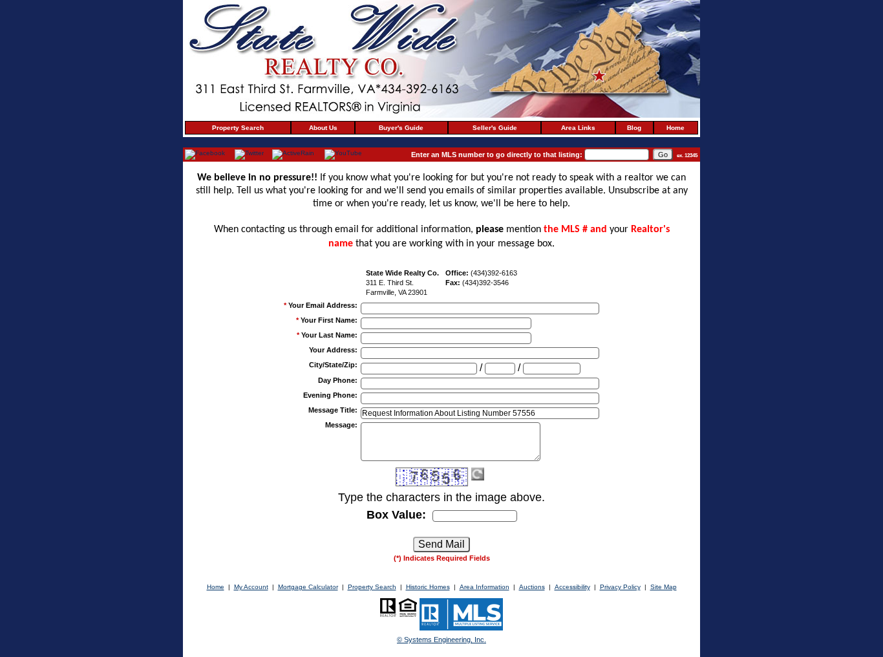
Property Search (238, 127)
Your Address (333, 350)
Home (675, 127)
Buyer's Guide (401, 127)
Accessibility (572, 586)
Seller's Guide (495, 127)
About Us (323, 127)
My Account (251, 586)
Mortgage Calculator (308, 586)
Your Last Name (329, 335)
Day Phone (337, 380)
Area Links (578, 127)
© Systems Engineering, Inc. (441, 639)
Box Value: (396, 514)
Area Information (484, 586)
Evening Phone (330, 395)
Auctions (532, 586)
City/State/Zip (333, 365)
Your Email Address (322, 305)
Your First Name (329, 320)
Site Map (663, 586)
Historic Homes (428, 586)
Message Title (332, 410)
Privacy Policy (620, 586)
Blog (634, 127)
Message (341, 425)
